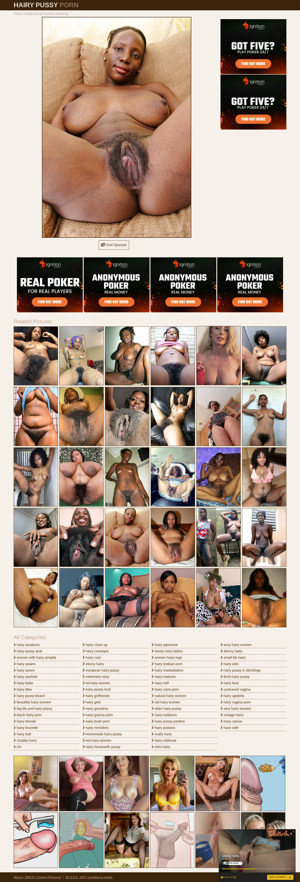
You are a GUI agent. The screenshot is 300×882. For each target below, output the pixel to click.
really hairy (163, 734)
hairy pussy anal (29, 651)
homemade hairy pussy (103, 734)
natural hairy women (170, 696)
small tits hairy (234, 657)
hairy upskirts (233, 696)
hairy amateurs (28, 645)
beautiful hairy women (33, 702)
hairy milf (161, 683)
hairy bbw (24, 689)
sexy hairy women (237, 645)
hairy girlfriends (97, 696)
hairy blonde (26, 721)
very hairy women (237, 708)
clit (18, 747)
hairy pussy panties (169, 721)
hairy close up (96, 645)
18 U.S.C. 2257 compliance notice (88, 877)
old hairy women (167, 702)
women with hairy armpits (36, 657)
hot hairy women (98, 740)
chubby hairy (26, 740)
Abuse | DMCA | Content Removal (37, 877)
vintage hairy (233, 715)
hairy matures (165, 677)
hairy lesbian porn (168, 664)
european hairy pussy (102, 670)
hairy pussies (164, 728)
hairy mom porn (166, 689)
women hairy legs (168, 657)
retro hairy (162, 747)
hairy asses (25, 670)
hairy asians (26, 664)
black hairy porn (29, 715)
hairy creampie (97, 651)
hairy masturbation (168, 670)
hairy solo (231, 664)
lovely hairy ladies (168, 651)
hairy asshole (27, 677)
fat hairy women (97, 683)
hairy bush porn (97, 721)
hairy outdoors (165, 715)
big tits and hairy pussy (34, 708)
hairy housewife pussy (102, 747)
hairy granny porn (99, 715)
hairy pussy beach (30, 696)
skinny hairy (232, 651)
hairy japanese (166, 645)
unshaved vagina (236, 689)
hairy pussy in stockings (242, 670)
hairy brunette (27, 728)
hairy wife (231, 728)
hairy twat (231, 683)
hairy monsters (96, 728)
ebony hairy (94, 664)
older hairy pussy (167, 708)
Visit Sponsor (116, 245)
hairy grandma (96, 708)
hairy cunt (93, 657)
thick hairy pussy (236, 677)
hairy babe (24, 683)
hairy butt (23, 734)
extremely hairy (97, 677)
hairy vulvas (232, 721)
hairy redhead (165, 740)
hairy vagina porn (237, 702)
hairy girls (93, 702)
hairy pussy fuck (98, 689)
